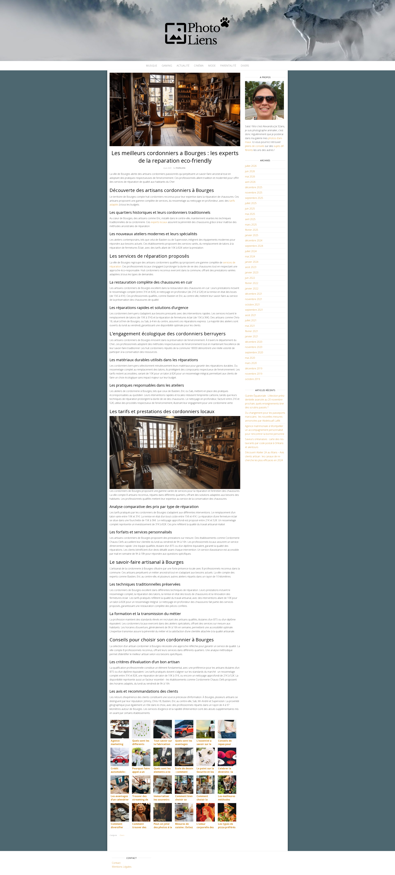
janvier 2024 (251, 262)
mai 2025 (250, 214)
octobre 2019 (252, 379)
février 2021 (251, 331)
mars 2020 (251, 363)
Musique (151, 65)
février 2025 (251, 229)
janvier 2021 (251, 336)
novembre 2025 (253, 192)
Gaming (167, 65)
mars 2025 (251, 224)
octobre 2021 (252, 304)
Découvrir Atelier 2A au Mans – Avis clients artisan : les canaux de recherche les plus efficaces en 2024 (264, 456)
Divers (245, 65)
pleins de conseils (254, 146)
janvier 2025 (251, 235)
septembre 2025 (254, 198)
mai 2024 (250, 256)
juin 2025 (250, 208)
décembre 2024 (253, 240)
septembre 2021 (254, 309)
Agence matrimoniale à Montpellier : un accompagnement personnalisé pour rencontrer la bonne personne (264, 430)
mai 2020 (250, 357)
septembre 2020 (254, 352)
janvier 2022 (251, 288)
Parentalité (228, 65)
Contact (116, 863)
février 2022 (251, 283)
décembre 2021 (253, 293)
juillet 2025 (251, 203)
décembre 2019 (253, 368)
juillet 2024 (251, 251)
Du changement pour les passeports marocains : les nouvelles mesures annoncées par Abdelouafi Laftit (265, 416)
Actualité (183, 65)
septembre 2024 (254, 246)
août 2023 (250, 267)
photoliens (180, 168)
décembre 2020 (253, 341)
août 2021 (250, 315)
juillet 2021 (251, 320)
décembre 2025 (253, 187)
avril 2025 (250, 219)
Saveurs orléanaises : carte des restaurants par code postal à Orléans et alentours (264, 443)
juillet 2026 (251, 166)
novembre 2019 (253, 373)
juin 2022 (250, 278)
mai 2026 (250, 176)
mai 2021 (250, 325)
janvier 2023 (251, 272)
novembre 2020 (253, 347)
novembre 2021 (253, 299)
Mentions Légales (121, 866)
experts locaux (159, 222)
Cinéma (199, 65)
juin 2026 (250, 171)
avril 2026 (250, 182)
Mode (212, 65)
